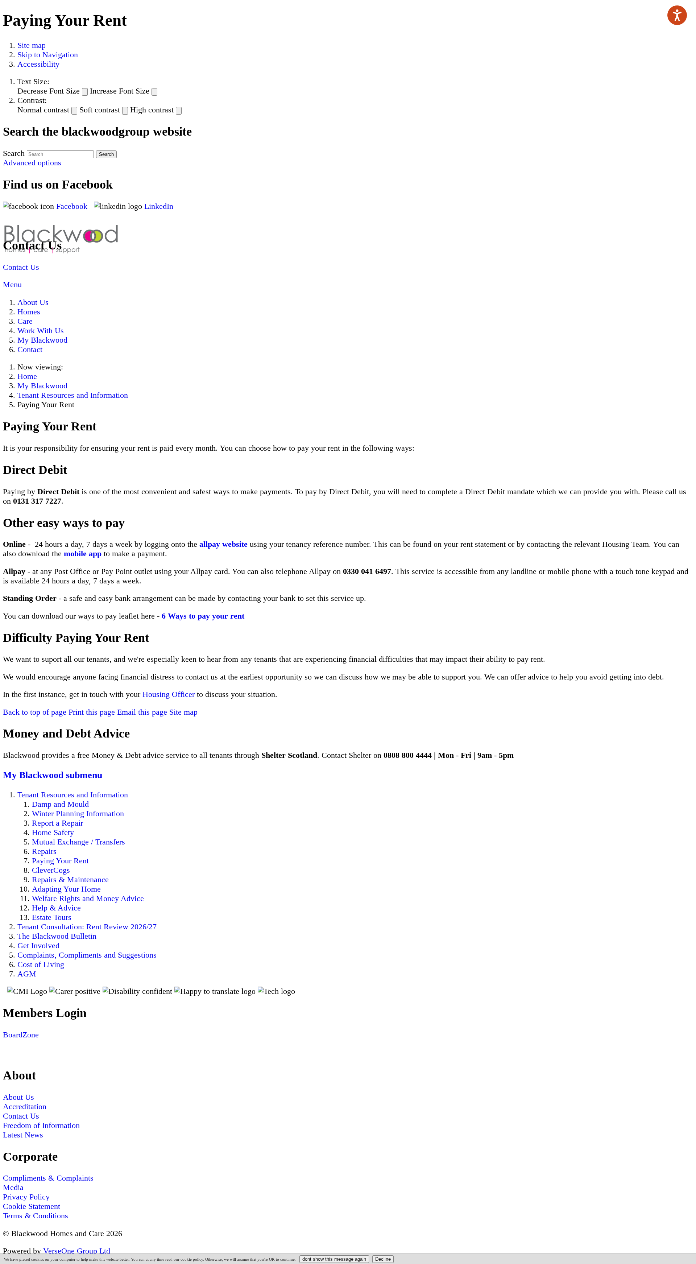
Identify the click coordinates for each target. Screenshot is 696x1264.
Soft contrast (99, 109)
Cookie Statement (31, 1206)
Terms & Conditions (35, 1215)
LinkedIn (158, 206)
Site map (31, 45)
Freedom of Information (41, 1125)
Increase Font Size (119, 90)
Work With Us (40, 330)
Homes (28, 311)
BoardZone (21, 1034)
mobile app (83, 553)
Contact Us (21, 267)
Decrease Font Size (48, 90)
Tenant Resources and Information (72, 395)
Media (13, 1187)
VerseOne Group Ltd (76, 1250)
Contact (29, 349)
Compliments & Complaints (48, 1177)
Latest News (23, 1134)
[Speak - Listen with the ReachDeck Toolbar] (677, 15)
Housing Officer (168, 694)
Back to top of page (34, 711)
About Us (33, 302)
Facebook (73, 206)
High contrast (152, 109)
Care (25, 321)
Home (27, 376)
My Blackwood (42, 339)
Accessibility (38, 64)
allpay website (223, 544)
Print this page (92, 711)
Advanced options (32, 162)
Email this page (142, 711)
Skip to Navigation (47, 54)
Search (14, 153)
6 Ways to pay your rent (203, 615)
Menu (12, 284)
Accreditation (24, 1106)
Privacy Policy (26, 1196)
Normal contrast (43, 109)
